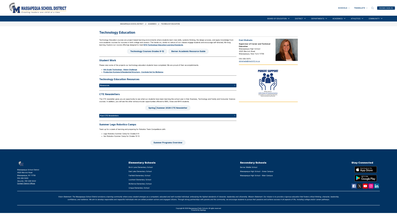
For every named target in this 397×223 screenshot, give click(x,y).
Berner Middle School (248, 167)
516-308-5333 (30, 181)
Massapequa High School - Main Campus (256, 175)
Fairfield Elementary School (139, 175)
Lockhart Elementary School (140, 180)
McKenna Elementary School (140, 184)
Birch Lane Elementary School (141, 167)
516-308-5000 (22, 178)
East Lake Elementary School (140, 171)
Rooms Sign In (386, 8)
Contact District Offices (26, 183)
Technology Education (170, 24)
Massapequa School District (131, 24)
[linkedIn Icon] (376, 188)
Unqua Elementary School (139, 188)
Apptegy (203, 210)
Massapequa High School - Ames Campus (256, 171)
